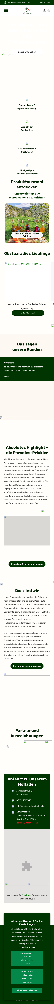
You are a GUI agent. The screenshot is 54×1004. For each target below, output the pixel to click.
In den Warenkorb (28, 313)
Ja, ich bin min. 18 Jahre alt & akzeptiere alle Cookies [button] (27, 958)
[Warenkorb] (48, 10)
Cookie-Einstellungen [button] (27, 947)
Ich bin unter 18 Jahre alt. (27, 990)
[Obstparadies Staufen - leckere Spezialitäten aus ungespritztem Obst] (27, 10)
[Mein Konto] (44, 10)
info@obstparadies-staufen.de (30, 806)
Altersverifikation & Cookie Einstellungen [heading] (27, 923)
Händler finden (45, 3)
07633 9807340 (24, 800)
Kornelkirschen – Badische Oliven (27, 304)
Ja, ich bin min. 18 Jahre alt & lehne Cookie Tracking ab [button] (27, 976)
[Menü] (6, 10)
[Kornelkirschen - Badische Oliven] (27, 281)
